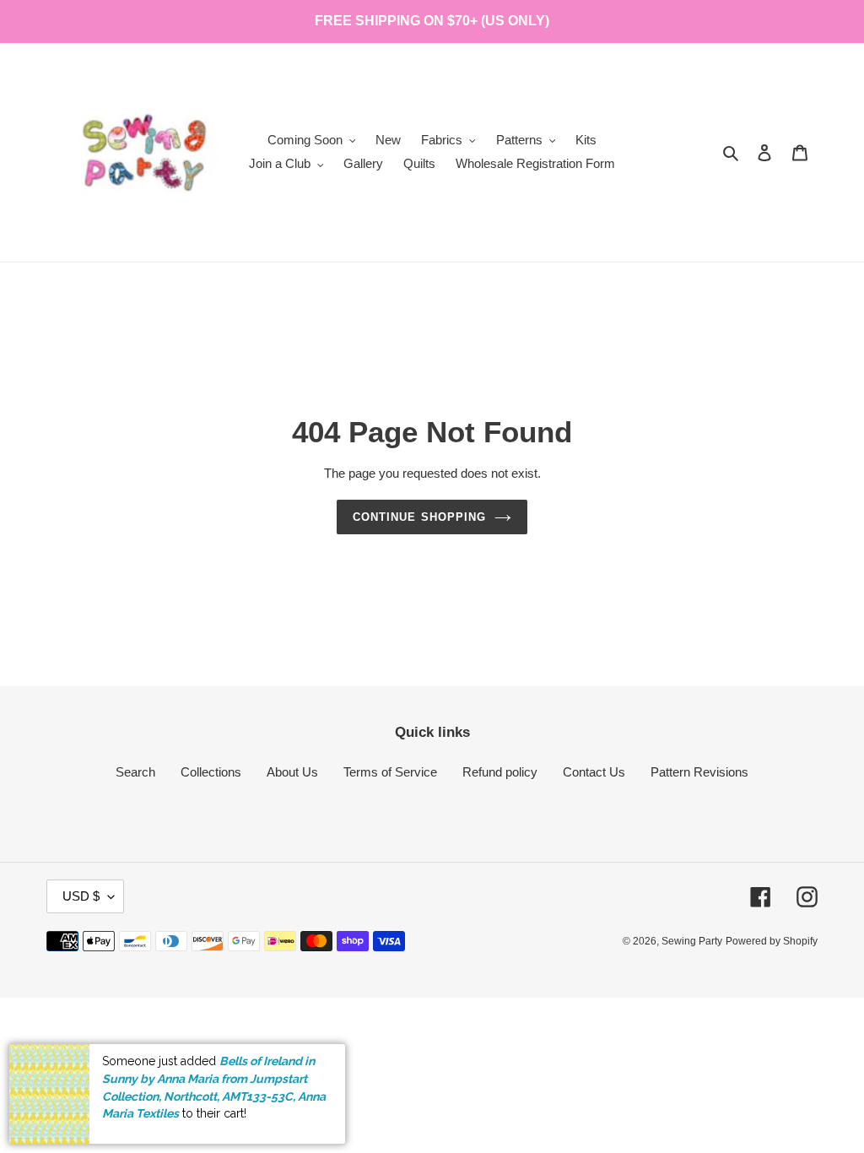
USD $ (81, 896)
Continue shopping (419, 517)
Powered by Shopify (772, 941)
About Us (292, 772)
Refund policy (499, 772)
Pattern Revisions (699, 772)
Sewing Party (692, 941)
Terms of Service (390, 772)
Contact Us (594, 772)
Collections (211, 772)
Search (135, 772)
